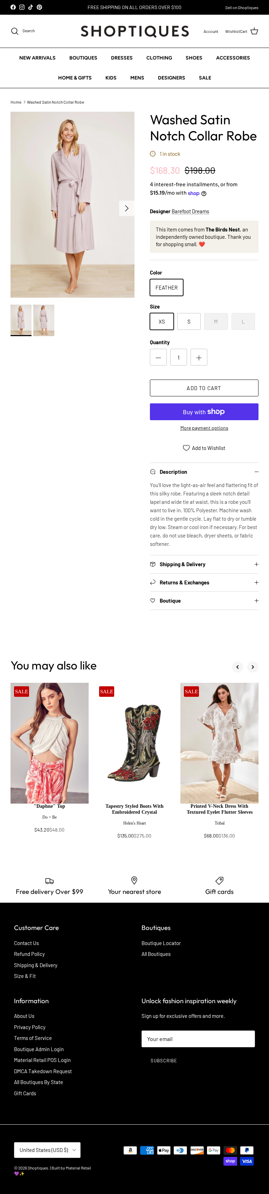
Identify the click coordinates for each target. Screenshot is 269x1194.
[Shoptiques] (135, 31)
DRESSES (122, 58)
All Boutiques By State (38, 1082)
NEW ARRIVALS (37, 58)
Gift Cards (25, 1093)
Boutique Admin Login (39, 1049)
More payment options (204, 428)
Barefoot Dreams (190, 211)
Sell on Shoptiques (241, 7)
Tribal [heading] (220, 823)
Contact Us (26, 943)
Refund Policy (29, 954)
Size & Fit (25, 976)
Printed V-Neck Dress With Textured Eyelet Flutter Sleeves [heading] (220, 809)
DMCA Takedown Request (43, 1071)
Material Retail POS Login (42, 1060)
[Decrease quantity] (158, 357)
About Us (24, 1016)
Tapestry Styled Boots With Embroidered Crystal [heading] (134, 809)
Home (16, 101)
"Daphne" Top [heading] (49, 806)
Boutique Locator (161, 943)
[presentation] (50, 821)
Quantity (160, 342)
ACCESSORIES (233, 58)
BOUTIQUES (83, 58)
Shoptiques (38, 1167)
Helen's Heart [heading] (134, 823)
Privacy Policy (30, 1027)
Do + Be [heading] (49, 817)
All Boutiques (156, 954)
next (252, 667)
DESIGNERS (171, 78)
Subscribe (164, 1060)
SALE (205, 78)
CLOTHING (159, 58)
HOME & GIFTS (75, 78)
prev (237, 667)
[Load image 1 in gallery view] (72, 205)
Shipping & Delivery (35, 965)
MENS (137, 78)
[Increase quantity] (199, 357)
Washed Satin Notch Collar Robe (55, 101)
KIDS (111, 78)
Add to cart (204, 388)
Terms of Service (33, 1038)
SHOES (194, 58)
